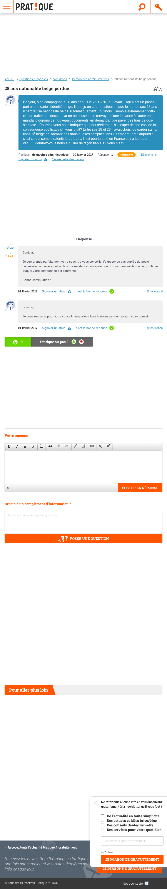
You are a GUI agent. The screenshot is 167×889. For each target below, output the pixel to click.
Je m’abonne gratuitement (132, 859)
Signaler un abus (30, 159)
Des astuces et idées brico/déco (132, 820)
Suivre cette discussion (68, 159)
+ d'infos (107, 852)
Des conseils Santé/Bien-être (130, 825)
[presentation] (9, 447)
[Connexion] (159, 6)
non (81, 341)
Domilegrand (155, 291)
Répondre (126, 155)
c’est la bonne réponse (91, 291)
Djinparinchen (149, 154)
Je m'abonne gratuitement (129, 868)
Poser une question (89, 538)
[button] (9, 446)
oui (74, 341)
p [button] (8, 487)
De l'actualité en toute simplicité (133, 816)
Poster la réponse (140, 487)
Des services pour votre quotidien (134, 829)
